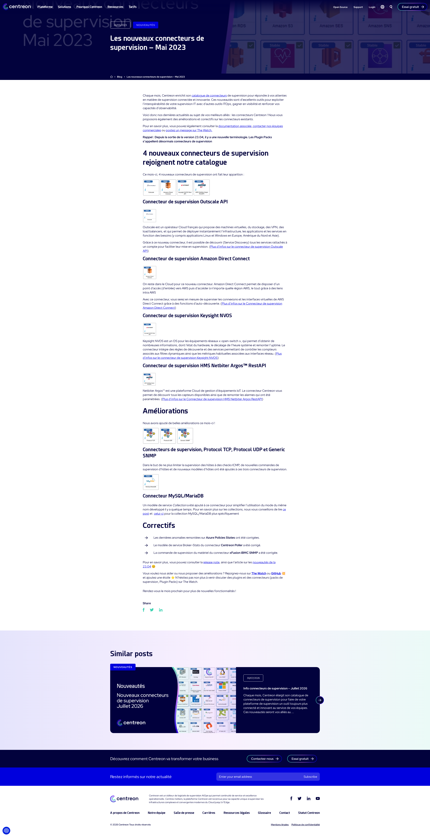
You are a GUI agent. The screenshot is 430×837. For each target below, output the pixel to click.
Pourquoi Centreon (89, 7)
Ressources (115, 7)
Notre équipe (156, 813)
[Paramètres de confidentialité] (6, 830)
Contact (284, 813)
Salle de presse (184, 813)
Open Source (340, 7)
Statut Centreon (309, 813)
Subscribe (310, 777)
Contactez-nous (262, 759)
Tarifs (133, 7)
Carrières (208, 813)
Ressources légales (237, 813)
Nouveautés (145, 25)
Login (372, 7)
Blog (119, 76)
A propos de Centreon (125, 813)
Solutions (64, 7)
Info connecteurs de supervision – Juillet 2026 (275, 688)
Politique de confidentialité (305, 824)
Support (358, 7)
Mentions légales (280, 824)
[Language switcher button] (382, 7)
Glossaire (264, 813)
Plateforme (45, 7)
